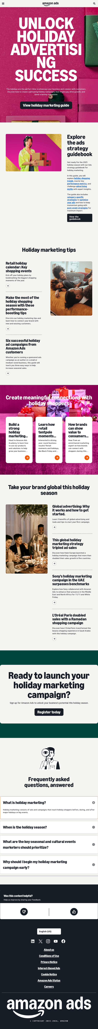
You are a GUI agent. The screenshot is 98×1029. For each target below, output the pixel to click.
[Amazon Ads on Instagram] (48, 941)
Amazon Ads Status (49, 980)
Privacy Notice (49, 962)
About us (49, 949)
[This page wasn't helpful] (24, 912)
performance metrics (77, 183)
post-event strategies (77, 208)
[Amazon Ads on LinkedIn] (33, 941)
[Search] (94, 3)
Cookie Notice (49, 974)
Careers (49, 986)
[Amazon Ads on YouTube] (56, 941)
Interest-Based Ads (49, 968)
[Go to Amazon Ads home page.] (49, 1007)
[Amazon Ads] (49, 3)
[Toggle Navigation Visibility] (3, 3)
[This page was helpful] (74, 912)
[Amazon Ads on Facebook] (63, 941)
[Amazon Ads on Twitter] (40, 941)
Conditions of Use (49, 956)
